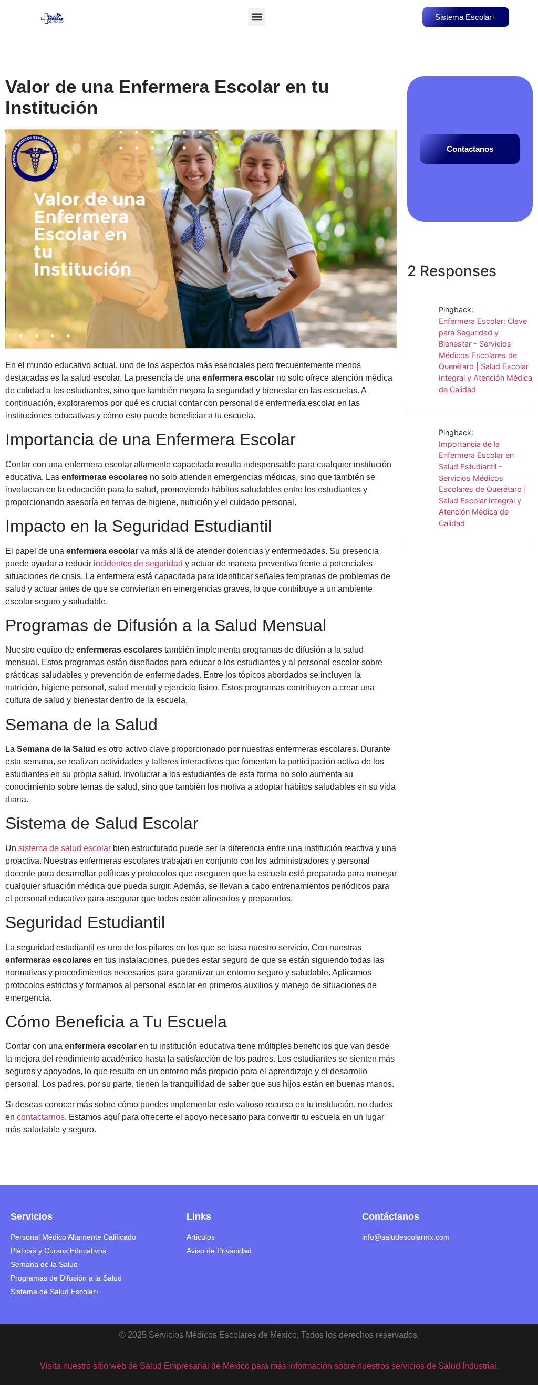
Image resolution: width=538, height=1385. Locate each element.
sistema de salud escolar (64, 848)
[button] (256, 17)
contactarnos (41, 1117)
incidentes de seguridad (138, 563)
